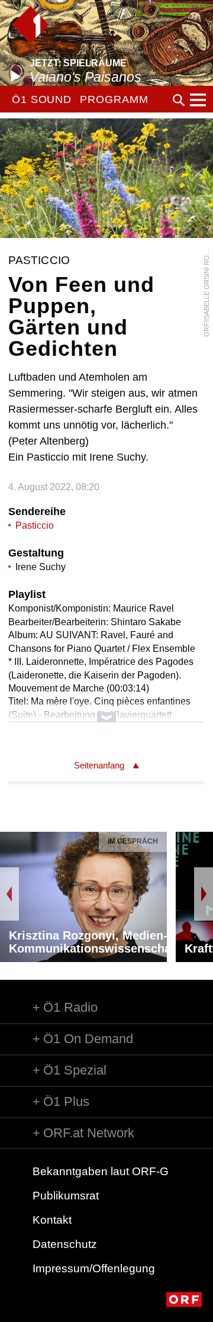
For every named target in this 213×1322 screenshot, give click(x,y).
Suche (179, 100)
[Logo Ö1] (30, 24)
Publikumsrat (66, 1195)
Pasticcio (34, 525)
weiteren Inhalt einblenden (106, 711)
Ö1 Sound (42, 99)
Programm (114, 99)
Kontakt (52, 1220)
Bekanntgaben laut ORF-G (101, 1171)
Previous (9, 894)
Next (203, 894)
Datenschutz (65, 1244)
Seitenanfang (99, 765)
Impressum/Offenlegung (94, 1268)
